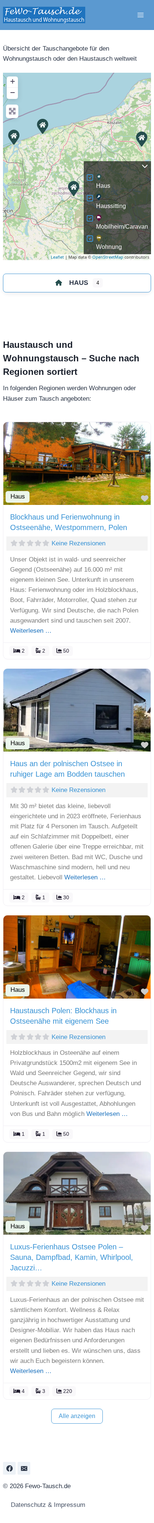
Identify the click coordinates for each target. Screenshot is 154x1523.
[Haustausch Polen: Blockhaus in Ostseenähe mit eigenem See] (73, 188)
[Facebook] (9, 1468)
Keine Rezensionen (78, 543)
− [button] (12, 92)
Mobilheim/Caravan (122, 226)
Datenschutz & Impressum (47, 1504)
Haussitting (111, 206)
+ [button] (12, 81)
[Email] (24, 1468)
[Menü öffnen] (140, 15)
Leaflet (57, 257)
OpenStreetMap (107, 257)
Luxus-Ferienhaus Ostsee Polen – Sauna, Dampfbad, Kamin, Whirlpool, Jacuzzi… (71, 1257)
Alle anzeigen (77, 1416)
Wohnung (109, 247)
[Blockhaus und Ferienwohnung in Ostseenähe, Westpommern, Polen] (141, 138)
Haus (103, 186)
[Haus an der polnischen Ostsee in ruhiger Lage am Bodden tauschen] (13, 136)
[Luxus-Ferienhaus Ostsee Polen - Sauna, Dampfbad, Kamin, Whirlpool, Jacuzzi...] (42, 126)
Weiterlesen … (31, 630)
